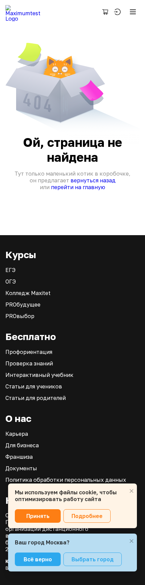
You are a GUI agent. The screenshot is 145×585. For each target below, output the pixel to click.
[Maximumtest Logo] (25, 12)
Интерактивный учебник (39, 375)
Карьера (16, 433)
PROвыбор (19, 316)
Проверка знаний (29, 363)
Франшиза (19, 456)
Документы (21, 468)
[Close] (131, 491)
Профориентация (28, 351)
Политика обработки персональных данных (65, 479)
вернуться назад (93, 180)
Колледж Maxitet (28, 293)
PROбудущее (22, 304)
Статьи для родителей (35, 398)
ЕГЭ (10, 270)
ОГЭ (10, 281)
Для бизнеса (22, 445)
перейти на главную (78, 187)
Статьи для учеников (33, 386)
